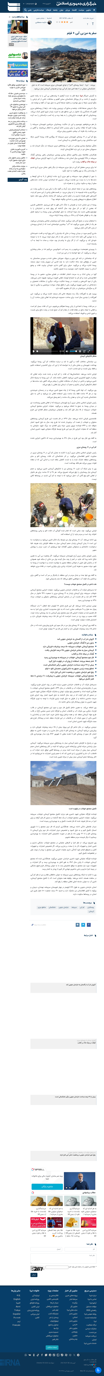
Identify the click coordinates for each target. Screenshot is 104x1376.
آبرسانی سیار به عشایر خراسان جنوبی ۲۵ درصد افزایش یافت (69, 650)
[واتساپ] (26, 1355)
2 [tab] (15, 17)
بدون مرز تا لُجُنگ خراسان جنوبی (80, 643)
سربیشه (74, 907)
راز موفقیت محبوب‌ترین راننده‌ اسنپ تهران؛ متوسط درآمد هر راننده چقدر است (16, 115)
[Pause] (66, 1187)
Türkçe (17, 1310)
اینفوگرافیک (54, 1321)
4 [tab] (9, 17)
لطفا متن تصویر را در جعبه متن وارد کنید (82, 1267)
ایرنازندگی (35, 1295)
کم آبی (82, 907)
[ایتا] (54, 1355)
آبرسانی (91, 911)
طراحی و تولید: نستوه (89, 1366)
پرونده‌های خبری (71, 1295)
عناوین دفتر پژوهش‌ (73, 1330)
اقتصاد (74, 10)
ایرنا (76, 3)
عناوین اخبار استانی (73, 1315)
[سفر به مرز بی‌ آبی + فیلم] (63, 60)
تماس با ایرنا (92, 1299)
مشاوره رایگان (47, 1186)
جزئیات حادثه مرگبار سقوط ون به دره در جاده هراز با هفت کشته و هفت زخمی (16, 170)
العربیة (18, 1303)
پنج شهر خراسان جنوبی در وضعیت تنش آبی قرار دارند (72, 672)
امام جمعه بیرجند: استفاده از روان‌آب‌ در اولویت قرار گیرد (71, 661)
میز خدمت (92, 1332)
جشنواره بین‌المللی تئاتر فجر (52, 1337)
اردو (19, 1321)
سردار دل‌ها (54, 1302)
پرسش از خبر (53, 1317)
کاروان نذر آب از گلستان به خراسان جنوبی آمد (75, 639)
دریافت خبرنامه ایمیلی (90, 1338)
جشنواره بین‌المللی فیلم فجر (52, 1308)
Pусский (17, 1317)
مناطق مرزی (42, 907)
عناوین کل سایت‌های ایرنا (72, 1308)
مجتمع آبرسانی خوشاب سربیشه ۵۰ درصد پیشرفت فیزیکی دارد (68, 646)
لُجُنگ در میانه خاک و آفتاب (82, 654)
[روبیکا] (70, 1355)
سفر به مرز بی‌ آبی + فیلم (81, 33)
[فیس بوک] (42, 1355)
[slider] (47, 351)
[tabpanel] (18, 33)
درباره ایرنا (92, 1295)
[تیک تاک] (38, 1355)
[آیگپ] (58, 1355)
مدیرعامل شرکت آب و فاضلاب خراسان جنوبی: (82, 1152)
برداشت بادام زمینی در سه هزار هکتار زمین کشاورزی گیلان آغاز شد (16, 124)
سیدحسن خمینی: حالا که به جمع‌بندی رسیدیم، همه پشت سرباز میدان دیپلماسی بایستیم (16, 97)
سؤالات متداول (91, 1306)
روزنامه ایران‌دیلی (33, 1310)
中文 (18, 1295)
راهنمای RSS (91, 1310)
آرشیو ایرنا (93, 1303)
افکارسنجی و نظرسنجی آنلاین (52, 1297)
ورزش (67, 10)
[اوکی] (34, 1355)
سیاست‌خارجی (38, 10)
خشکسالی (52, 907)
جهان (61, 10)
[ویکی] (29, 1355)
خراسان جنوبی (40, 18)
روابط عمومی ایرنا (90, 1314)
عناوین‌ (88, 10)
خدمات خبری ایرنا (90, 1343)
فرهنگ (48, 10)
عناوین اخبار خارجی (73, 1323)
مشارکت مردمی (90, 1328)
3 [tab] (12, 17)
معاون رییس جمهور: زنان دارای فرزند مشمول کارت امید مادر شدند (16, 160)
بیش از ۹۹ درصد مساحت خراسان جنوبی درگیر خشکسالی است (68, 665)
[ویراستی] (46, 1355)
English (17, 1299)
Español (16, 1314)
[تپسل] (32, 1169)
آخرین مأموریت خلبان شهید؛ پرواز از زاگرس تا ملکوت (17, 152)
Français (16, 1325)
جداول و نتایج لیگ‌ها (53, 1326)
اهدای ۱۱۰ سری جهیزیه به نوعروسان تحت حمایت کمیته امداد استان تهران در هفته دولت (16, 142)
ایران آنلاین (35, 1306)
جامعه (55, 10)
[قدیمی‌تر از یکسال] (63, 961)
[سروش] (50, 1355)
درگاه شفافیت (91, 1325)
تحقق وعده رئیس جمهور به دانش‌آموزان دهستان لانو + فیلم (69, 668)
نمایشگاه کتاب (53, 1313)
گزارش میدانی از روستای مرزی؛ (86, 1040)
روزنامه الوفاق (34, 1303)
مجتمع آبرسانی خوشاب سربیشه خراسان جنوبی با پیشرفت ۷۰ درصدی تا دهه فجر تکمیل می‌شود (62, 677)
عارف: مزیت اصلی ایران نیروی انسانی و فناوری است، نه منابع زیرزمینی (19, 39)
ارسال (34, 1275)
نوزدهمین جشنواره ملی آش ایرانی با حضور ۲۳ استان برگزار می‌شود (17, 107)
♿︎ (98, 1370)
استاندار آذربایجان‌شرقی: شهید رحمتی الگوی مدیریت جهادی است (17, 132)
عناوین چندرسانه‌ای (73, 1337)
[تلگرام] (78, 1355)
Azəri (18, 1306)
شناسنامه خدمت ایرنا (90, 1319)
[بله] (62, 1355)
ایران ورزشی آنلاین (35, 1316)
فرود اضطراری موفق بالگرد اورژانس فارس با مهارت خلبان (16, 87)
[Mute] (70, 1187)
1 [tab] (18, 17)
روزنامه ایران (35, 1299)
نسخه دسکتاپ (52, 1347)
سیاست (81, 10)
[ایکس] (74, 1355)
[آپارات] (66, 1355)
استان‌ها (49, 18)
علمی (29, 10)
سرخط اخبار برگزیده (73, 1301)
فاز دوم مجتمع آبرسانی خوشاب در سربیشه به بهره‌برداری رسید (69, 657)
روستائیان (91, 907)
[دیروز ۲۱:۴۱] (18, 27)
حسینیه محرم (53, 1332)
